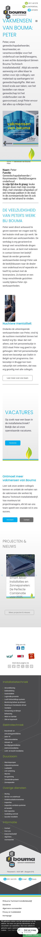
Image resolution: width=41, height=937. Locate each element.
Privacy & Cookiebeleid (12, 912)
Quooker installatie (11, 817)
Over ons (7, 831)
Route (34, 879)
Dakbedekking (9, 691)
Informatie (10, 822)
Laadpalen (8, 768)
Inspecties (8, 802)
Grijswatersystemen (11, 765)
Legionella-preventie (11, 696)
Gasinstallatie (9, 694)
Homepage (7, 916)
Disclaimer (7, 905)
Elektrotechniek (13, 725)
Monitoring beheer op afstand (14, 702)
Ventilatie (7, 708)
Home (9, 162)
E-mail (24, 879)
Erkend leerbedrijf (10, 834)
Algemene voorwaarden (12, 908)
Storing (7, 794)
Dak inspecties (9, 811)
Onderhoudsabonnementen (14, 799)
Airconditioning (9, 688)
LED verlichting (9, 771)
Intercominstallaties (11, 748)
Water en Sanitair (10, 716)
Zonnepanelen (9, 782)
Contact (7, 828)
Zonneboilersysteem (11, 779)
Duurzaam (10, 756)
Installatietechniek (15, 682)
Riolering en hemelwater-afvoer (15, 705)
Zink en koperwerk (10, 719)
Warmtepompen (10, 762)
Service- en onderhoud (12, 797)
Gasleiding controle (11, 814)
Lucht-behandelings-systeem (14, 699)
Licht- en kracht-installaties (13, 751)
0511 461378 (11, 879)
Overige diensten (14, 788)
